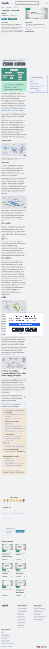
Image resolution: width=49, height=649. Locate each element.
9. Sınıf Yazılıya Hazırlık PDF (24, 324)
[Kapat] (41, 314)
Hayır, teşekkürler (24, 333)
